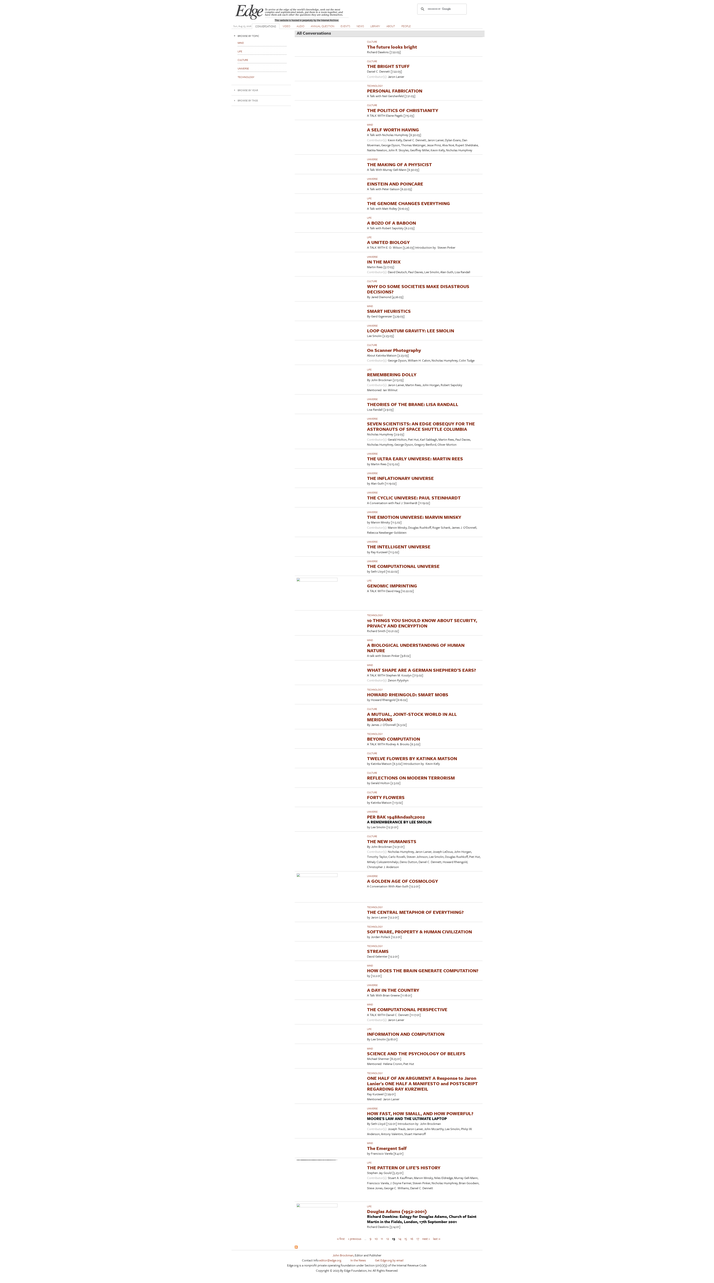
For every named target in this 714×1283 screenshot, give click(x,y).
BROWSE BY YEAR (248, 90)
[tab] (261, 36)
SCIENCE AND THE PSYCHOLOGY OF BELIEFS (416, 1053)
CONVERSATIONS (265, 26)
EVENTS (345, 26)
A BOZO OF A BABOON (391, 223)
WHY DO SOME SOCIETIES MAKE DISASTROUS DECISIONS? (418, 289)
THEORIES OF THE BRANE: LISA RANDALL (412, 404)
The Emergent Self (387, 1148)
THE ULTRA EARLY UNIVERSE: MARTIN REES (415, 458)
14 (399, 1238)
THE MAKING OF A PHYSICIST (399, 164)
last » (436, 1238)
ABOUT (390, 26)
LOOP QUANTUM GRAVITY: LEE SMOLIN (410, 330)
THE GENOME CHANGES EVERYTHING (408, 203)
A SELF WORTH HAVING (393, 129)
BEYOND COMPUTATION (393, 739)
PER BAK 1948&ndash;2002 (396, 817)
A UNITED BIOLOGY (388, 242)
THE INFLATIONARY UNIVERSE (400, 478)
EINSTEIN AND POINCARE (395, 183)
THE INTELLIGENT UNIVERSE (398, 546)
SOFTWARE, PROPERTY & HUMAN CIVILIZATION (419, 931)
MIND (370, 125)
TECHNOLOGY (375, 86)
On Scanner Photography (394, 350)
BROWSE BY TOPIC (248, 36)
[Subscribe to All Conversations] (296, 1247)
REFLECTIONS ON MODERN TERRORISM (411, 777)
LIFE (369, 198)
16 (411, 1238)
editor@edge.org (330, 1260)
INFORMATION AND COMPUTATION (405, 1034)
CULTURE (372, 42)
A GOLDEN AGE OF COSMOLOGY (402, 881)
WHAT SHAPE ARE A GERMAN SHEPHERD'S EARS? (421, 670)
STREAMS (378, 951)
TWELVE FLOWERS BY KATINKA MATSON (412, 758)
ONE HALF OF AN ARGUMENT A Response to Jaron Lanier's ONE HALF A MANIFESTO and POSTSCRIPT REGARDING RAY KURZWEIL (422, 1083)
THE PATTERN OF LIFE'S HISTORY (403, 1167)
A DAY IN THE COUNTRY (393, 990)
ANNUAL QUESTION (322, 26)
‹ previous (354, 1238)
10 (376, 1238)
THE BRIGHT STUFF (388, 66)
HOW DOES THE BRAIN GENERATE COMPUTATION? (422, 970)
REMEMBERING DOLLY (391, 374)
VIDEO (286, 26)
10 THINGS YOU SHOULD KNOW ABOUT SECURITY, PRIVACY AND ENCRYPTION (422, 623)
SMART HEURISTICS (389, 311)
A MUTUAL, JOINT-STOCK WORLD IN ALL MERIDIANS (412, 717)
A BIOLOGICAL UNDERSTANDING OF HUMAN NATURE (415, 648)
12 (387, 1238)
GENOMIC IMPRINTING (392, 585)
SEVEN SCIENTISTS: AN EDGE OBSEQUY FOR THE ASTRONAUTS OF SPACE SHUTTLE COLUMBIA (421, 426)
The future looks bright (392, 47)
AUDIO (300, 26)
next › (426, 1238)
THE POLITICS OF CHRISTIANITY (402, 110)
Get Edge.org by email (389, 1260)
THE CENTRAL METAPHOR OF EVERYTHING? (415, 912)
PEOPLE (406, 26)
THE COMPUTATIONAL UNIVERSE (403, 566)
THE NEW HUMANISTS (391, 841)
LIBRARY (375, 26)
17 (417, 1238)
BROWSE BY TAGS (248, 100)
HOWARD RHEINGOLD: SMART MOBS (407, 694)
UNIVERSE (372, 159)
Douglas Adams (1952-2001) (397, 1211)
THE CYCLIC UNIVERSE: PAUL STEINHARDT (414, 497)
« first (341, 1238)
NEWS (360, 26)
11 (382, 1238)
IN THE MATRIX (384, 261)
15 (405, 1238)
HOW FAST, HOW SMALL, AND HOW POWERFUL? (420, 1113)
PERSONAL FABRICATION (394, 90)
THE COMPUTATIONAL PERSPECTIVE (407, 1009)
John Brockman (343, 1255)
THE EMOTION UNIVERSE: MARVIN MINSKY (414, 517)
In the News (358, 1260)
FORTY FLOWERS (386, 797)
